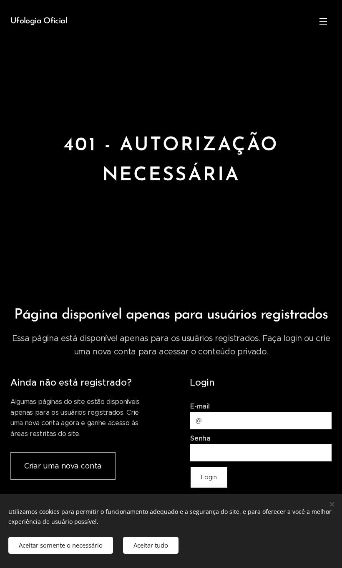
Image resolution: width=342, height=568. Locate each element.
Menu (323, 20)
